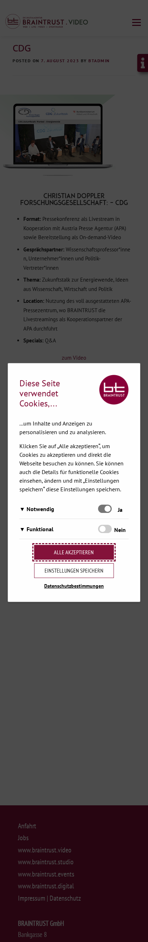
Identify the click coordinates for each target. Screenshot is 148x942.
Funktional (40, 529)
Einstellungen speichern (74, 570)
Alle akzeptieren (74, 552)
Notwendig (40, 509)
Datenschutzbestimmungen (74, 585)
